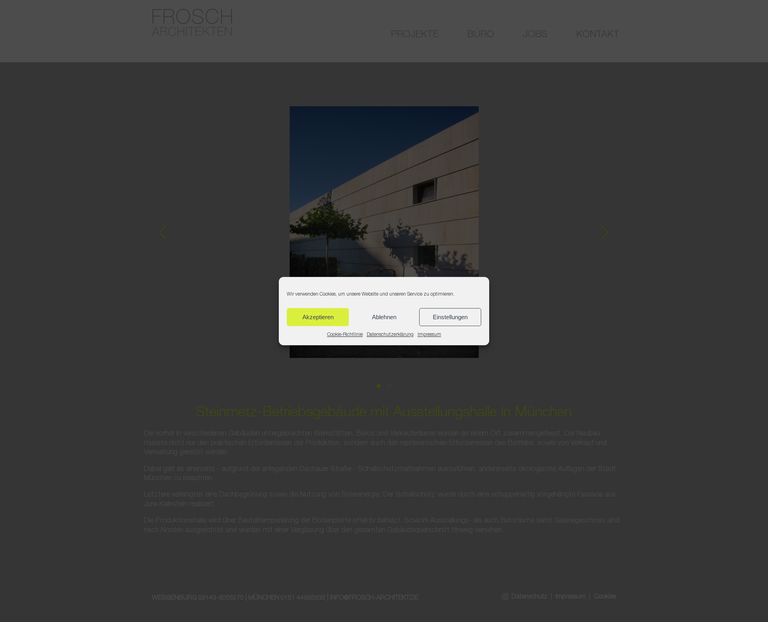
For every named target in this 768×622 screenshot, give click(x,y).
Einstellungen (450, 316)
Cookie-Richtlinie (345, 334)
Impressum (429, 334)
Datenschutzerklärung (390, 334)
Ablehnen (384, 316)
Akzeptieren (318, 316)
